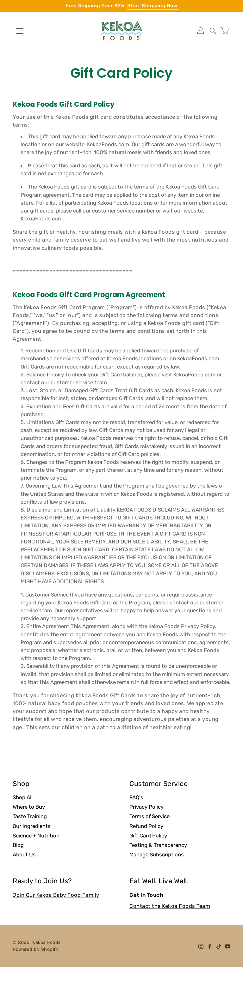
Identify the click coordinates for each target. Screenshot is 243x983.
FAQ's (136, 797)
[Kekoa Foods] (121, 30)
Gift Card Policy (148, 835)
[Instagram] (201, 946)
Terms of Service (149, 816)
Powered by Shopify (36, 949)
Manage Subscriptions (156, 854)
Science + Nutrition (36, 835)
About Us (24, 854)
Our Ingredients (32, 826)
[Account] (201, 31)
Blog (18, 845)
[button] (212, 30)
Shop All (23, 797)
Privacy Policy (146, 807)
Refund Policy (146, 826)
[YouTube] (227, 946)
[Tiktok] (218, 946)
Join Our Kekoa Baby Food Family (56, 895)
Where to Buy (29, 807)
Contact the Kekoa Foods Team (169, 906)
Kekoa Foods (46, 942)
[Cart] (225, 31)
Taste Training (30, 816)
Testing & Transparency (158, 845)
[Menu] (20, 31)
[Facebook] (210, 946)
